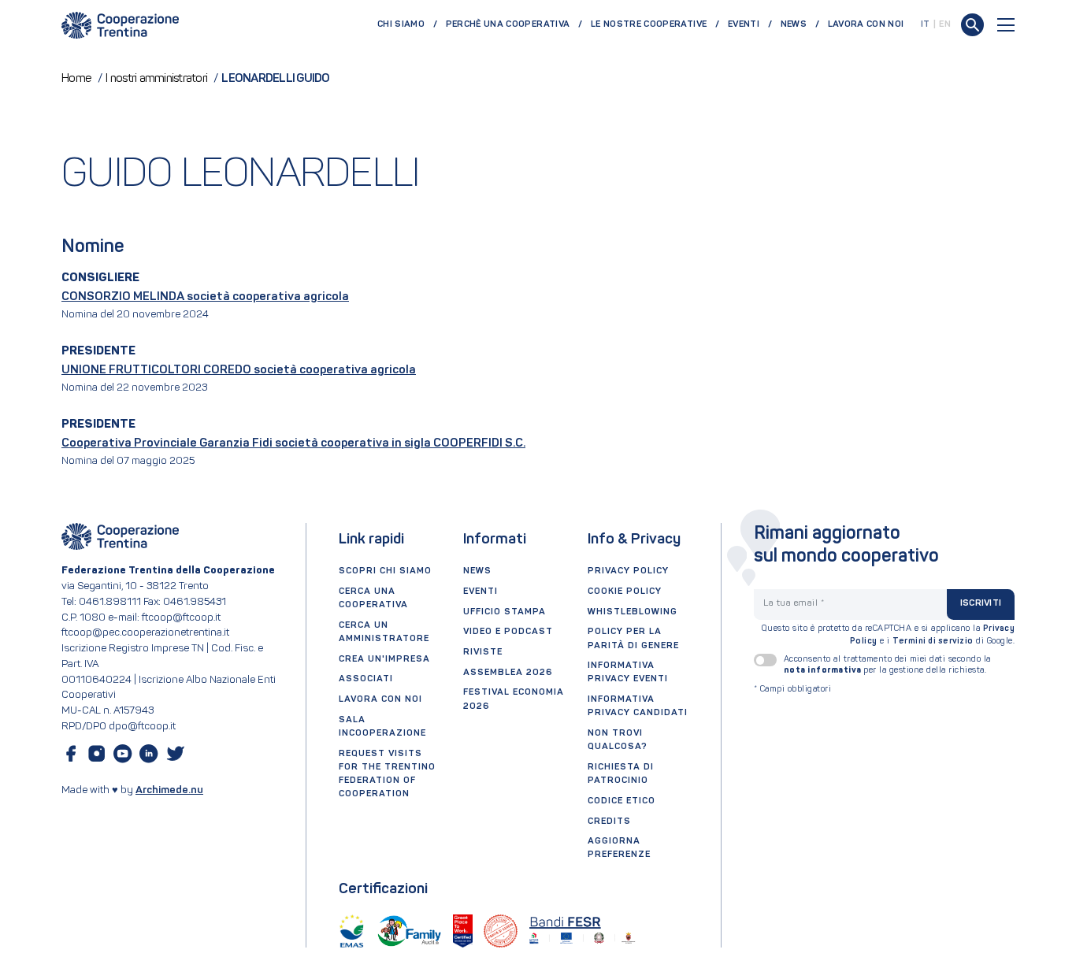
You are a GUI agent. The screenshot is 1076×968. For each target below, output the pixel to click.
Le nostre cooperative (649, 24)
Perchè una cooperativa (508, 24)
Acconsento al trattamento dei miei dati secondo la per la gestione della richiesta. (887, 664)
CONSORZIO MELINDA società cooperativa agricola (205, 297)
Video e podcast (508, 631)
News (794, 24)
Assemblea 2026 (508, 672)
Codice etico (621, 801)
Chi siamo (401, 24)
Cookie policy (625, 591)
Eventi (743, 24)
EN (945, 24)
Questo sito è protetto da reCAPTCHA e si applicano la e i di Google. (888, 635)
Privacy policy (628, 571)
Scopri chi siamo (385, 571)
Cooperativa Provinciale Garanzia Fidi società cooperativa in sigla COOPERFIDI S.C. (293, 443)
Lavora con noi (866, 24)
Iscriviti (980, 603)
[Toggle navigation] (1006, 25)
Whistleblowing (632, 612)
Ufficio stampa (504, 612)
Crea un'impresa (384, 659)
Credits (609, 821)
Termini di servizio (933, 641)
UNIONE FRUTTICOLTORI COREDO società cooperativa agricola (238, 370)
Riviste (483, 652)
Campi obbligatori (793, 689)
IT (925, 24)
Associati (366, 679)
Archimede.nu (169, 790)
